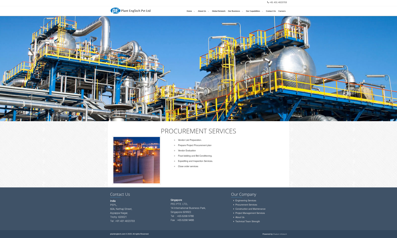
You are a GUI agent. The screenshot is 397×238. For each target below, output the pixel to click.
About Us (202, 11)
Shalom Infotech (280, 234)
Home (189, 11)
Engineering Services (245, 200)
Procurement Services (246, 204)
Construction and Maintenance (250, 208)
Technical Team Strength (247, 221)
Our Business (234, 11)
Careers (282, 11)
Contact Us (271, 11)
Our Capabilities (253, 11)
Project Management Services (250, 212)
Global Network (218, 11)
